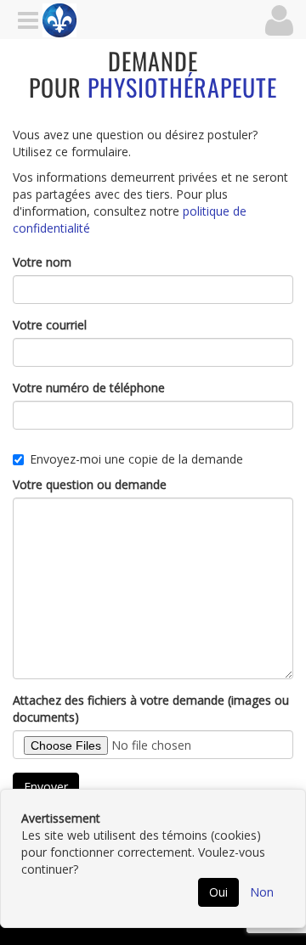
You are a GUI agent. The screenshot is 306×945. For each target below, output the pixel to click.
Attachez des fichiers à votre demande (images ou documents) (151, 708)
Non (262, 892)
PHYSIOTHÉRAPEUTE (182, 87)
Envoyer (46, 787)
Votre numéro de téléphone (89, 388)
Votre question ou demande (90, 484)
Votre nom (42, 262)
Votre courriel (50, 325)
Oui (218, 892)
